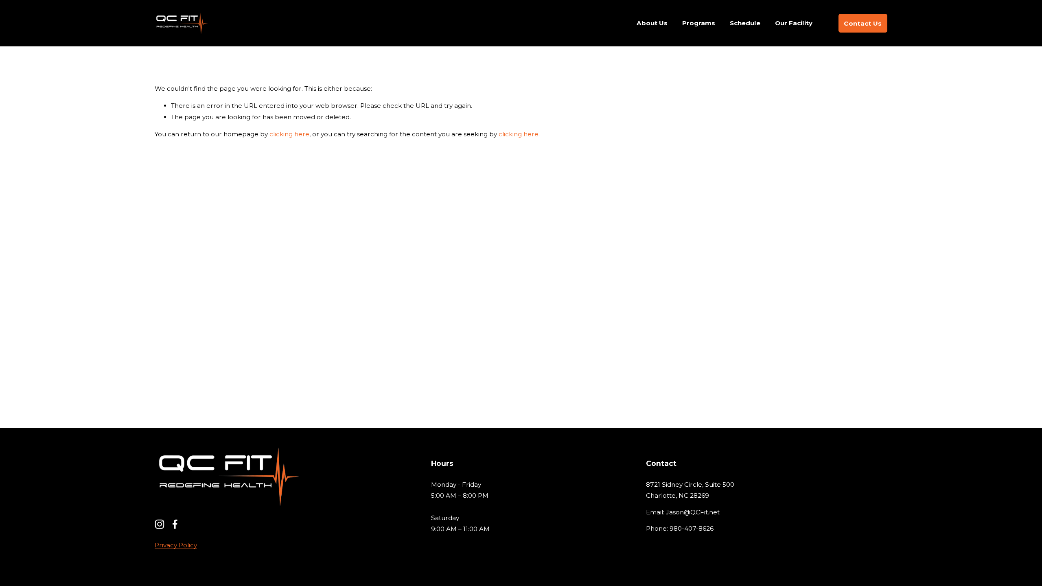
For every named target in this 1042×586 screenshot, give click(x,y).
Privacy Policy (176, 545)
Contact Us (863, 23)
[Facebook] (175, 524)
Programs (698, 23)
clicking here (289, 134)
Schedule (745, 23)
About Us (652, 23)
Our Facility (793, 23)
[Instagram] (159, 524)
